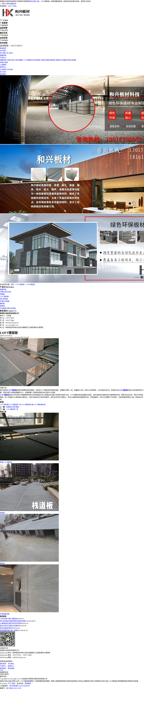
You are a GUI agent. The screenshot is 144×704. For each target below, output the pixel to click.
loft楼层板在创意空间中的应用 (10, 623)
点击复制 (24, 679)
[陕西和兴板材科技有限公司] (16, 18)
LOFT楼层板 (27, 60)
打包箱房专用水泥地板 (68, 60)
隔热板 (52, 60)
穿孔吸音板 (36, 60)
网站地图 (11, 668)
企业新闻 (3, 69)
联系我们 (3, 74)
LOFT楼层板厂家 (15, 404)
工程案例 (3, 65)
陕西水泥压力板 (33, 1)
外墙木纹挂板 (45, 60)
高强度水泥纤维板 (12, 407)
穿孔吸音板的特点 (6, 628)
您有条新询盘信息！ (10, 4)
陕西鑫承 (28, 683)
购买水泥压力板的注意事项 (9, 626)
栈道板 (57, 60)
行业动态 (10, 69)
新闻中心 (3, 67)
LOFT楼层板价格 (27, 404)
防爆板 (20, 60)
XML (2, 670)
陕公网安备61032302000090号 (19, 686)
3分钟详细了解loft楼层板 (8, 618)
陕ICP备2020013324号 (13, 688)
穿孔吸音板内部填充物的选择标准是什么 (14, 621)
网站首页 (3, 48)
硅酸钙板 (3, 55)
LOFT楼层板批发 (39, 404)
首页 (12, 284)
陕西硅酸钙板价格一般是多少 (10, 630)
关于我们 (3, 50)
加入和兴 (10, 53)
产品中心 (3, 58)
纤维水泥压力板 (12, 60)
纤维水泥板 (4, 62)
